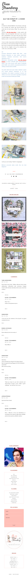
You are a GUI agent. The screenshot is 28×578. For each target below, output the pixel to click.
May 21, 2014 (5, 357)
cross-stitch (14, 501)
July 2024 (14, 565)
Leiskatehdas (6, 396)
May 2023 (14, 567)
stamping (14, 502)
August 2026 (14, 557)
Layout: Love (14, 187)
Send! (14, 525)
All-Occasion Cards (14, 492)
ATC (14, 474)
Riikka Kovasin (6, 328)
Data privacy (16, 574)
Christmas (14, 495)
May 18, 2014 (5, 281)
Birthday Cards (14, 494)
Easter (14, 498)
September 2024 (13, 562)
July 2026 (14, 558)
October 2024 (14, 561)
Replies (6, 294)
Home (10, 574)
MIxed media (14, 481)
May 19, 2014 (5, 329)
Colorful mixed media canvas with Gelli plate (14, 183)
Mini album (14, 484)
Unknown (5, 314)
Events (14, 480)
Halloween (14, 499)
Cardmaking (14, 477)
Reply (3, 292)
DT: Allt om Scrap (10, 174)
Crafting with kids (14, 478)
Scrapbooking (19, 174)
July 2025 (14, 560)
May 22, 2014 (8, 299)
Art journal (14, 475)
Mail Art (14, 482)
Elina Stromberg (10, 6)
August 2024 (14, 564)
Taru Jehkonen (6, 280)
